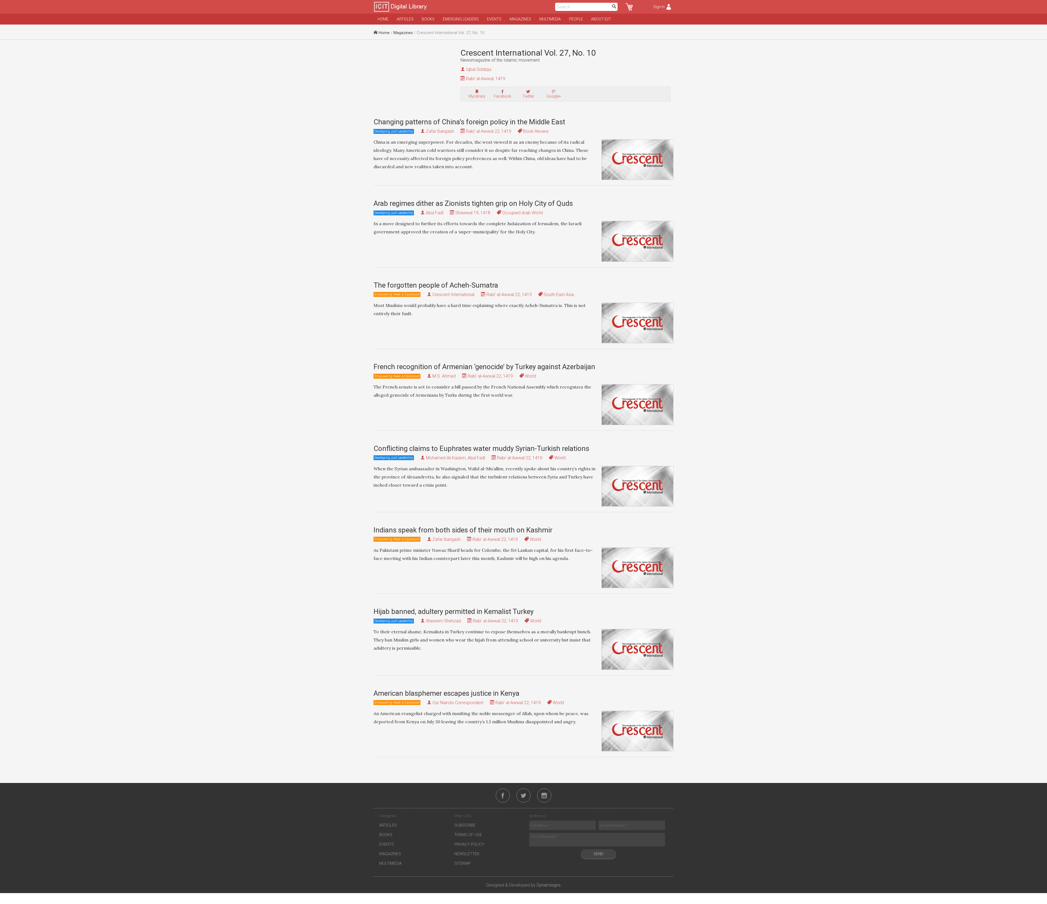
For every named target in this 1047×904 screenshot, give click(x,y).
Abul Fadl (434, 212)
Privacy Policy (469, 844)
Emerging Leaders (461, 19)
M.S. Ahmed (444, 376)
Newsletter (466, 853)
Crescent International (453, 294)
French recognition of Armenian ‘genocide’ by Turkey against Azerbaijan (484, 367)
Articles (405, 19)
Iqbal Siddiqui (478, 69)
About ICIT (601, 19)
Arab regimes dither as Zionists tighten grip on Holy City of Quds (473, 203)
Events (494, 19)
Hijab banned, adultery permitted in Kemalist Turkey (454, 611)
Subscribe (465, 825)
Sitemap (462, 863)
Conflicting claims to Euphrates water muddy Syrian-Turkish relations (481, 448)
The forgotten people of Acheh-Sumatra (436, 285)
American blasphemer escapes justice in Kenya (446, 693)
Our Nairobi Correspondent (457, 702)
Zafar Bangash (440, 131)
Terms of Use (468, 834)
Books (428, 19)
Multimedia (550, 19)
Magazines (520, 19)
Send (598, 853)
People (576, 19)
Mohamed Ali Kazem (446, 457)
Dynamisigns (549, 885)
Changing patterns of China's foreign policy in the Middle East (469, 122)
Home (383, 19)
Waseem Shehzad (443, 620)
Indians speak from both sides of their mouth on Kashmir (463, 530)
